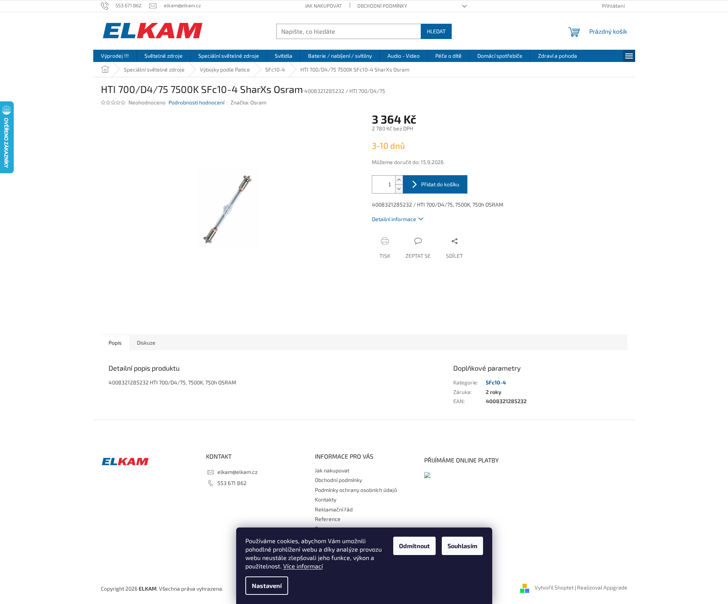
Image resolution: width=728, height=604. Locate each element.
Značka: (248, 102)
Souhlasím (462, 545)
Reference (327, 519)
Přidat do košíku (440, 184)
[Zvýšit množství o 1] (399, 180)
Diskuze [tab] (146, 342)
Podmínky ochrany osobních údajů (356, 490)
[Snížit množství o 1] (399, 188)
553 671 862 (231, 483)
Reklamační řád (334, 509)
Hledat (436, 31)
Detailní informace (394, 219)
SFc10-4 (496, 382)
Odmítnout (414, 545)
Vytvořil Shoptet (554, 587)
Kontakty (325, 499)
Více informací (303, 566)
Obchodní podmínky (382, 6)
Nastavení (267, 585)
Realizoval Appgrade (602, 587)
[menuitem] (114, 56)
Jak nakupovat (323, 6)
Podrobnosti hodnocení (196, 102)
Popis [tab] (115, 342)
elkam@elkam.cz (237, 472)
